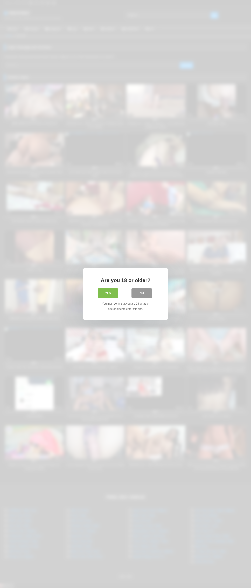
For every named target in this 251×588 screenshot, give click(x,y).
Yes (108, 293)
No (142, 293)
